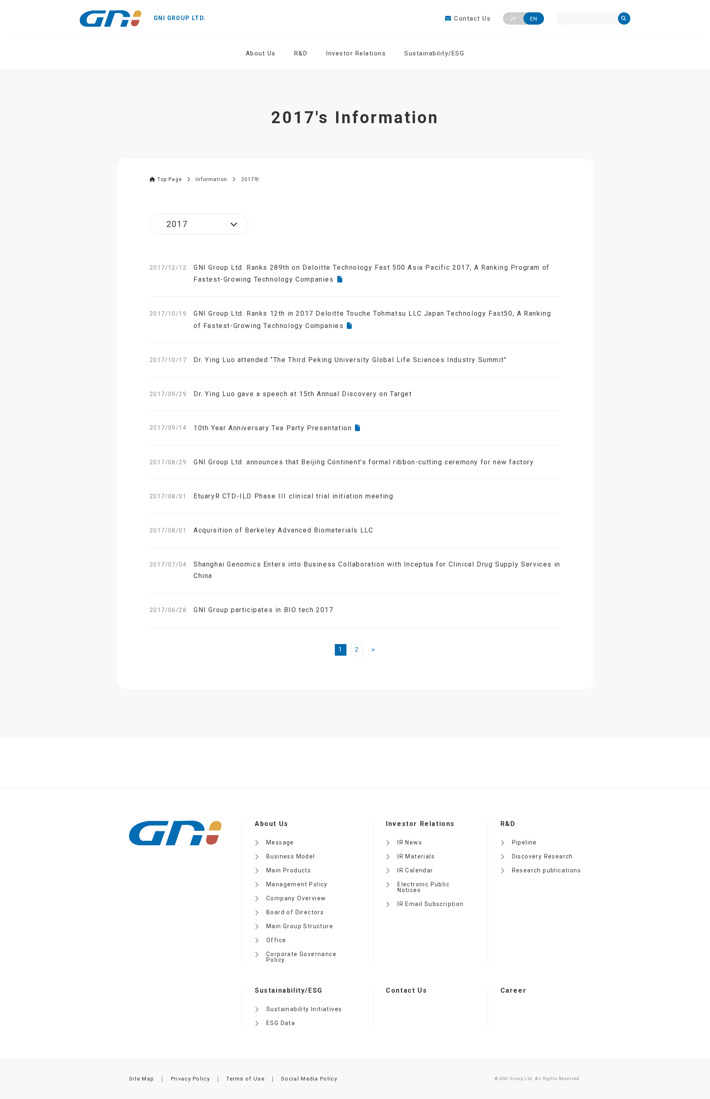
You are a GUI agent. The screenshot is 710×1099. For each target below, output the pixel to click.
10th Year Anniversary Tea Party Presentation (273, 428)
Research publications (546, 870)
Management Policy (297, 884)
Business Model (290, 856)
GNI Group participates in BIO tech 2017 (263, 610)
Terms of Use (245, 1079)
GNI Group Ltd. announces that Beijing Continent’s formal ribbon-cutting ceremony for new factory (364, 462)
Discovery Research (542, 856)
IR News (409, 842)
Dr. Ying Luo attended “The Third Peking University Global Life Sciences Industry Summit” (350, 360)
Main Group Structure (299, 926)
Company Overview (296, 898)
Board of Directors (295, 912)
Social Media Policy (309, 1079)
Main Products (288, 870)
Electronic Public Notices (423, 887)
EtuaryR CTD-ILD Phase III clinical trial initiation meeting (293, 496)
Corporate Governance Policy (301, 957)
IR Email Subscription (430, 904)
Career (513, 990)
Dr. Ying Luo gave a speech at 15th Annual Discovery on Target (303, 394)
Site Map (141, 1079)
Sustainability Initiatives (304, 1009)
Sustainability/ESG (434, 53)
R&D (301, 53)
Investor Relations (356, 53)
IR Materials (416, 856)
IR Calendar (415, 870)
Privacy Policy (190, 1079)
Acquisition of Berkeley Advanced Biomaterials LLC (283, 530)
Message (280, 842)
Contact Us (471, 18)
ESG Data (280, 1023)
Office (276, 940)
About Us (261, 53)
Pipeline (524, 842)
